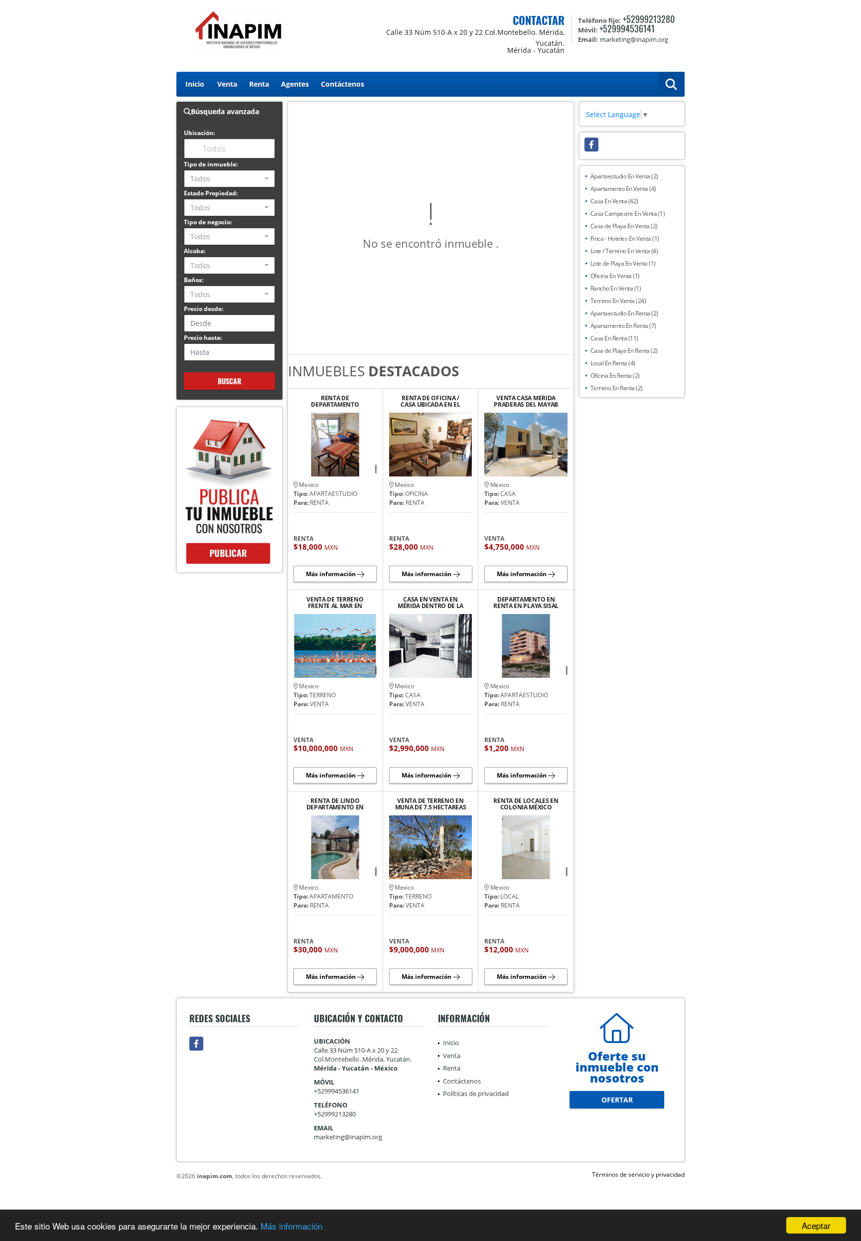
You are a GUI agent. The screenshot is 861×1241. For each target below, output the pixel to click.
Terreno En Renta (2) (616, 388)
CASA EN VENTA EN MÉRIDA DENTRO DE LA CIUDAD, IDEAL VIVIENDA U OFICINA (430, 602)
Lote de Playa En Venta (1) (623, 263)
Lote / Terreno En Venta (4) (624, 251)
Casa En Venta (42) (614, 201)
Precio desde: (203, 309)
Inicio (194, 84)
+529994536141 (627, 28)
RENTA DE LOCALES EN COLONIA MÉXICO (525, 803)
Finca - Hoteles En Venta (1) (624, 238)
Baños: (193, 280)
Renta (259, 84)
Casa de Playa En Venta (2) (624, 226)
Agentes (295, 84)
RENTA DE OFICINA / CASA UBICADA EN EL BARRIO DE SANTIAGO (430, 401)
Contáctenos (342, 84)
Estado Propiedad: (211, 193)
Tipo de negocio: (208, 222)
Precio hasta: (203, 337)
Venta (227, 84)
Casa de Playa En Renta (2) (624, 350)
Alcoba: (194, 251)
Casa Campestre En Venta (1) (627, 213)
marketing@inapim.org (348, 1136)
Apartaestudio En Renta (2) (624, 313)
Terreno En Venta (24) (618, 301)
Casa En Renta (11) (614, 338)
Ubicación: (199, 133)
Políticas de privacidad (476, 1093)
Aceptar (816, 1225)
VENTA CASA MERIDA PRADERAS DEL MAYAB (526, 401)
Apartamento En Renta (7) (623, 325)
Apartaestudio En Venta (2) (624, 176)
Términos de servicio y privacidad (638, 1174)
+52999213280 (649, 18)
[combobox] (229, 178)
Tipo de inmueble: (211, 164)
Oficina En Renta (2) (615, 375)
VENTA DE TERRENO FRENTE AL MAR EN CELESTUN (334, 602)
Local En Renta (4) (612, 363)
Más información (291, 1226)
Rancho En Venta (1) (615, 288)
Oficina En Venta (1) (615, 276)
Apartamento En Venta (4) (623, 188)
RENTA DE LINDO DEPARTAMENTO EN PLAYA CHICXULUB (335, 803)
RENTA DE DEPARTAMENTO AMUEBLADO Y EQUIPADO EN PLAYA (335, 401)
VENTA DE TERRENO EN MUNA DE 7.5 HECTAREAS (430, 803)
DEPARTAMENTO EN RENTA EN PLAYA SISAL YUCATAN (526, 602)
